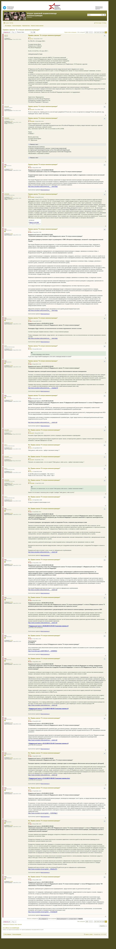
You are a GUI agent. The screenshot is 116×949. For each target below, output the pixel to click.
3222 (11, 447)
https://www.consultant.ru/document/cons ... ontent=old (42, 622)
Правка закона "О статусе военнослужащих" (21, 30)
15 (10, 109)
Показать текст (34, 144)
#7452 (29, 446)
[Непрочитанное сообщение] (28, 38)
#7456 (29, 498)
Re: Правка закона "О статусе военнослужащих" (44, 430)
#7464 (29, 789)
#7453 (29, 458)
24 (10, 433)
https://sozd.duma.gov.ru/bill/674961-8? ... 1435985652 (42, 651)
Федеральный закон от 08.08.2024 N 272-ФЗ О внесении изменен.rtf (48, 626)
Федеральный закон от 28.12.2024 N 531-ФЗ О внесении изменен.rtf (48, 743)
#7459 (29, 599)
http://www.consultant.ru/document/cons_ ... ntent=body (43, 186)
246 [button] (98, 32)
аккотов (6, 35)
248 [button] (103, 32)
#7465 (29, 822)
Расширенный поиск (105, 15)
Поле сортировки (52, 918)
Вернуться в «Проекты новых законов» (13, 924)
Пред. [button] (90, 32)
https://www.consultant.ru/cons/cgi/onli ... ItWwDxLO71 (42, 869)
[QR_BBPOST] (31, 354)
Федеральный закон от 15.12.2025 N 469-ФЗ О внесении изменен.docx (49, 778)
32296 (11, 169)
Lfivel (5, 345)
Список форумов (16, 934)
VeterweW (6, 106)
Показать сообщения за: (33, 918)
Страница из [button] (86, 32)
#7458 (29, 561)
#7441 (29, 37)
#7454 (29, 470)
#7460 (29, 637)
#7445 (29, 195)
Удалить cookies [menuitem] (89, 934)
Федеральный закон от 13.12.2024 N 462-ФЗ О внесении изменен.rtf (48, 708)
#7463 (29, 754)
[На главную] (15, 15)
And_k (5, 444)
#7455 (29, 482)
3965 (11, 348)
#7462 (29, 719)
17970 (11, 121)
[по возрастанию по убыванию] (73, 918)
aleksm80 (6, 429)
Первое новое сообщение (70, 32)
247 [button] (100, 32)
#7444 (29, 166)
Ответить (6, 32)
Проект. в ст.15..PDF (34, 222)
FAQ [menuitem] (12, 22)
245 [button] (95, 32)
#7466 (29, 878)
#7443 (29, 120)
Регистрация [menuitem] (99, 22)
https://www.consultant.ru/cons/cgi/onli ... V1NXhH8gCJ (42, 813)
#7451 (29, 431)
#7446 (29, 231)
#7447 (29, 319)
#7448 (29, 347)
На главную (8, 934)
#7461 (29, 660)
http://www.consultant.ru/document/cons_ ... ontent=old (42, 422)
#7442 (29, 108)
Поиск (102, 15)
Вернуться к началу (105, 103)
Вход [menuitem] (105, 22)
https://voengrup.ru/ (45, 189)
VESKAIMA (6, 118)
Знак (5, 164)
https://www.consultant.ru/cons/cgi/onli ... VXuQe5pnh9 (42, 911)
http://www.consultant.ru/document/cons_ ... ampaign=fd (43, 388)
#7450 (29, 397)
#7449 (29, 362)
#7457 (29, 510)
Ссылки (7, 22)
